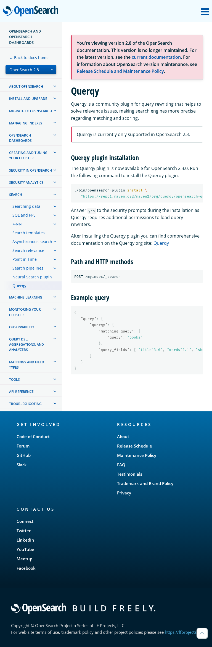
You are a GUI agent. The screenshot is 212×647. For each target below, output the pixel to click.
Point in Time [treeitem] (24, 259)
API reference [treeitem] (21, 391)
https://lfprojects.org (184, 632)
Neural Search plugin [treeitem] (32, 276)
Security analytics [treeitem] (26, 182)
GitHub (24, 455)
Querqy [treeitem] (19, 285)
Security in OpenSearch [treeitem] (30, 170)
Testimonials (129, 474)
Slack (22, 464)
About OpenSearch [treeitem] (26, 86)
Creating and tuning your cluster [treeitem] (28, 155)
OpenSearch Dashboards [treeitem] (20, 138)
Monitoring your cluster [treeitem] (25, 312)
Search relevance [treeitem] (28, 250)
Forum (23, 446)
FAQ (121, 464)
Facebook (26, 568)
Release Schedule (134, 446)
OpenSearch (32, 11)
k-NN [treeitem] (17, 224)
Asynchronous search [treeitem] (32, 241)
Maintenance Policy (136, 455)
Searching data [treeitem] (26, 206)
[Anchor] (142, 157)
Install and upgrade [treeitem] (28, 98)
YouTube (25, 549)
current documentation (156, 57)
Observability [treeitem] (21, 327)
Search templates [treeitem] (28, 232)
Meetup (24, 558)
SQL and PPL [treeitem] (23, 215)
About (123, 436)
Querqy (161, 243)
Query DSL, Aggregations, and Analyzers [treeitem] (26, 344)
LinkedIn (25, 540)
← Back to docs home (29, 57)
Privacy (124, 493)
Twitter (24, 530)
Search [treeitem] (15, 194)
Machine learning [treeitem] (25, 297)
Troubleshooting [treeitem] (25, 403)
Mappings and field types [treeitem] (26, 365)
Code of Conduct (33, 436)
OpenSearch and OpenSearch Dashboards (25, 37)
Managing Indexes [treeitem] (25, 123)
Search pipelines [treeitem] (27, 268)
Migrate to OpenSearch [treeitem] (30, 111)
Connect (25, 521)
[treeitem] (55, 86)
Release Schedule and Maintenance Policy (120, 71)
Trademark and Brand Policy (145, 483)
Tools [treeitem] (14, 379)
